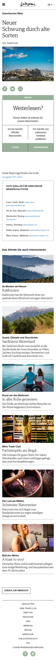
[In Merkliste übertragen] (20, 88)
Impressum (28, 634)
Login (15, 147)
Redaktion (28, 617)
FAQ (28, 643)
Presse (28, 630)
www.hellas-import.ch (39, 230)
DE (49, 5)
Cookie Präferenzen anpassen (28, 647)
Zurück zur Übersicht (16, 591)
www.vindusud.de (35, 210)
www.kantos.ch (30, 224)
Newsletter (28, 604)
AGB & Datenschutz (28, 639)
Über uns (28, 613)
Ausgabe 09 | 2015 (12, 177)
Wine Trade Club (28, 608)
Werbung (28, 626)
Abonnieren (40, 147)
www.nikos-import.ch (38, 235)
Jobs (28, 621)
